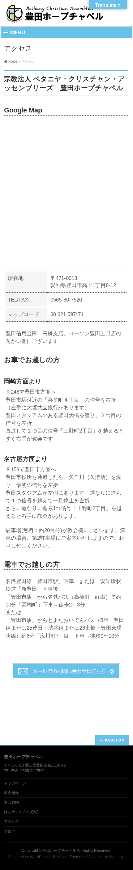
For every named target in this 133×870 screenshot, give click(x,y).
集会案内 (11, 802)
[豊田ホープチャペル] (54, 16)
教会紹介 (11, 793)
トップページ (15, 783)
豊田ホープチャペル (59, 850)
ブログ (9, 831)
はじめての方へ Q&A (21, 812)
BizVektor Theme (67, 857)
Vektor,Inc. (95, 857)
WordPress (39, 857)
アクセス (11, 821)
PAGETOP (114, 740)
